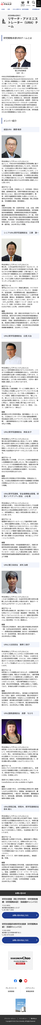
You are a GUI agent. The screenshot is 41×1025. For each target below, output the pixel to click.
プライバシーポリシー (10, 1018)
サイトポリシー (23, 1018)
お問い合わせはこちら (20, 915)
